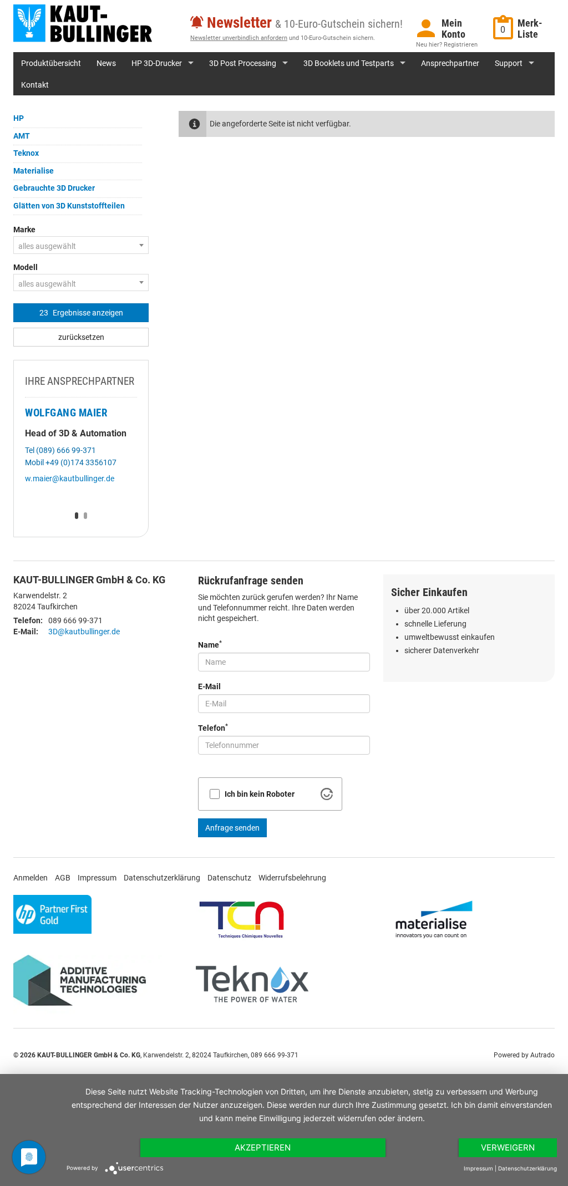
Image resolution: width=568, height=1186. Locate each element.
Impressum (97, 877)
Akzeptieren (263, 1147)
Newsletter (239, 23)
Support (509, 63)
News (106, 63)
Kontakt (35, 84)
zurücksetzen (81, 337)
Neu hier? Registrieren (447, 45)
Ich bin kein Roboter (260, 794)
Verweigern (508, 1147)
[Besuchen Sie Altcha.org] (327, 794)
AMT (21, 135)
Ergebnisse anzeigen (81, 312)
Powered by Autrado (524, 1055)
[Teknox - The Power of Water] (252, 984)
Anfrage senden (232, 827)
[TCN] (242, 918)
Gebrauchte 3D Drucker (54, 188)
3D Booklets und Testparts (348, 63)
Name (210, 644)
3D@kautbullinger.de (84, 631)
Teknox (26, 153)
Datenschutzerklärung (162, 877)
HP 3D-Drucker (156, 63)
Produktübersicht (51, 63)
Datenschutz (229, 877)
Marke (24, 229)
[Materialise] (434, 918)
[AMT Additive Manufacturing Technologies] (84, 984)
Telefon (213, 727)
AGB (62, 877)
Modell (25, 267)
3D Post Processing (242, 63)
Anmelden (30, 877)
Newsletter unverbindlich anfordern (238, 38)
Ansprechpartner (450, 63)
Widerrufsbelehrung (292, 877)
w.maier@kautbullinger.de (69, 478)
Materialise (33, 170)
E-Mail (209, 686)
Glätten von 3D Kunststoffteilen (69, 205)
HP (18, 118)
